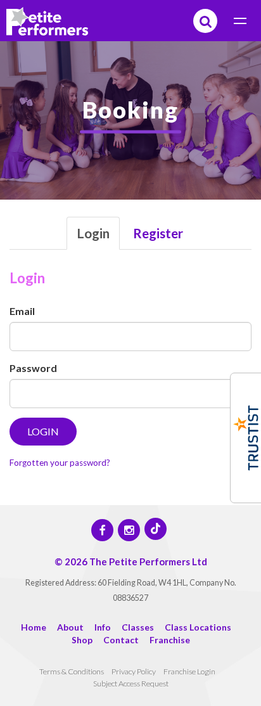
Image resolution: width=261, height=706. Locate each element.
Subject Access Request (131, 683)
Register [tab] (158, 233)
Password (33, 368)
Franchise (170, 639)
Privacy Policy (133, 671)
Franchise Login (189, 671)
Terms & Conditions (71, 671)
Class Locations (198, 627)
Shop (82, 639)
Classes (138, 627)
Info (102, 627)
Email (22, 311)
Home (33, 627)
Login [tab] (93, 233)
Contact (121, 639)
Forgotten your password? (60, 463)
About (70, 627)
